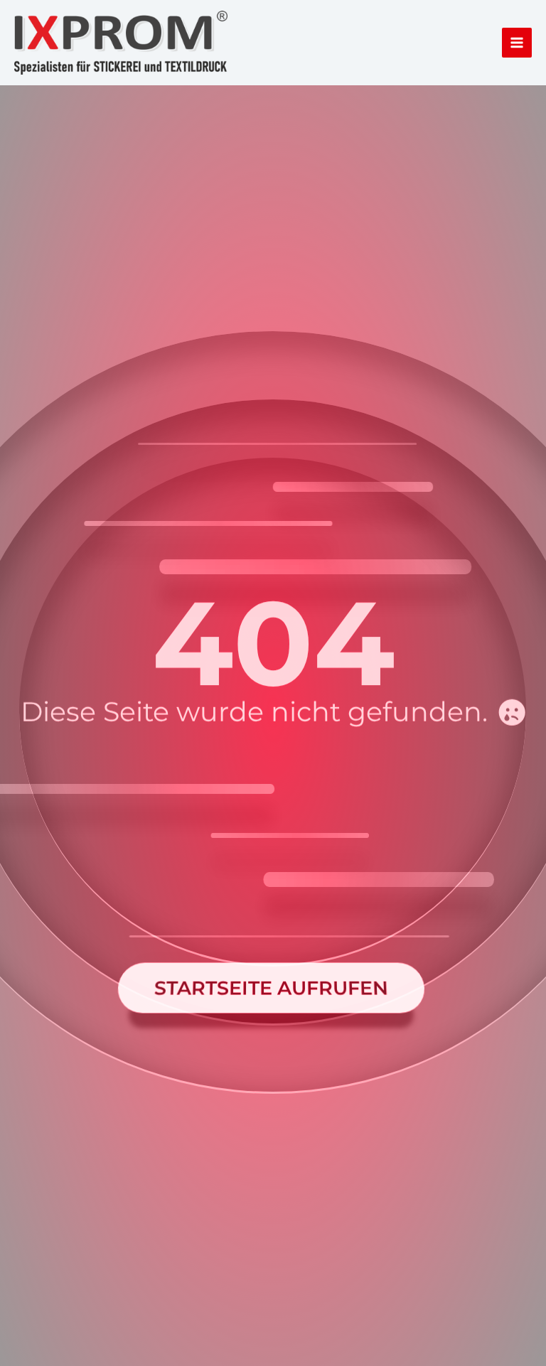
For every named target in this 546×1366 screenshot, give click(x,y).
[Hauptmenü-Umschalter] (517, 43)
